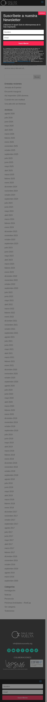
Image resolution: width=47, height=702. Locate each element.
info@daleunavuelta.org (24, 61)
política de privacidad (8, 62)
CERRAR (42, 13)
